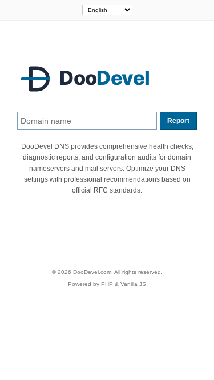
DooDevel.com (92, 272)
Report (178, 121)
